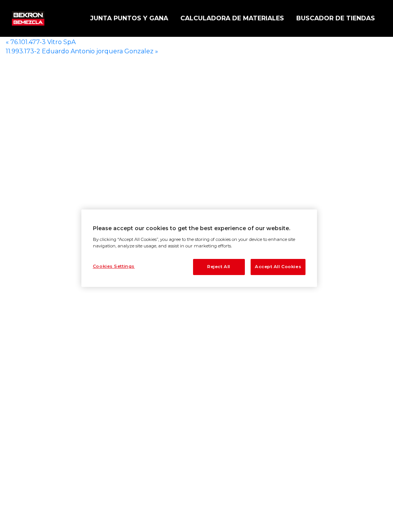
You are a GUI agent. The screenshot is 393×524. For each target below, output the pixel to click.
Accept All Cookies (278, 266)
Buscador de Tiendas (335, 18)
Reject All (218, 266)
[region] (199, 248)
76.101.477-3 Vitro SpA (41, 42)
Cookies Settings (114, 266)
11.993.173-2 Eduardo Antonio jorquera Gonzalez (82, 51)
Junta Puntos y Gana (129, 18)
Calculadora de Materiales (232, 18)
